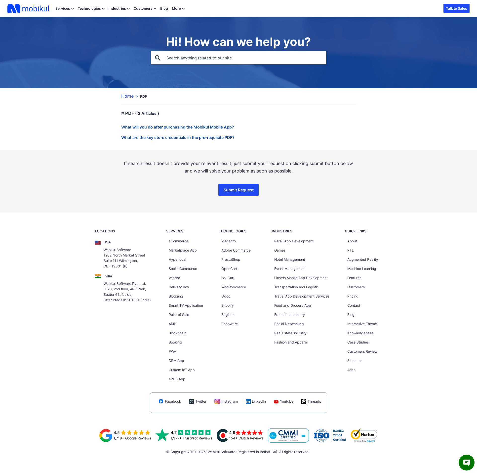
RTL (350, 250)
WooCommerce (233, 287)
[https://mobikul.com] (28, 8)
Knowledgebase (360, 333)
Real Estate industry (290, 333)
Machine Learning (361, 268)
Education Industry (289, 314)
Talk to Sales (456, 8)
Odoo (225, 296)
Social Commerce (183, 268)
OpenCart (229, 268)
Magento (228, 241)
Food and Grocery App (292, 305)
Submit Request (239, 189)
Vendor (174, 278)
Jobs (351, 370)
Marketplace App (183, 250)
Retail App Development (294, 241)
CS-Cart (228, 278)
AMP (172, 324)
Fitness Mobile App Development (301, 278)
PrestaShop (230, 259)
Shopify (227, 305)
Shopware (229, 324)
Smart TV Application (186, 305)
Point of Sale (179, 314)
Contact (353, 305)
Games (279, 250)
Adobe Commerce (236, 250)
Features (354, 278)
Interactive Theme (362, 324)
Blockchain (177, 333)
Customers (143, 8)
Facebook (173, 401)
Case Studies (358, 342)
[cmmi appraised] (288, 435)
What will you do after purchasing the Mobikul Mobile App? (177, 127)
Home (127, 96)
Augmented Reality (362, 259)
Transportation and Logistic (296, 287)
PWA (172, 351)
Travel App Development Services (301, 296)
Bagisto (227, 314)
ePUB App (177, 379)
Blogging (176, 296)
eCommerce (178, 241)
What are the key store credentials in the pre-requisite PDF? (178, 137)
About (352, 241)
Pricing (352, 296)
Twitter (200, 401)
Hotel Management (289, 259)
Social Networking (289, 324)
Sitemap (354, 360)
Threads (314, 401)
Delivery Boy (179, 287)
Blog (164, 8)
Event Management (290, 268)
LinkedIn (259, 401)
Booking (175, 342)
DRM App (176, 360)
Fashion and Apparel (291, 342)
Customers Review (362, 351)
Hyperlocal (177, 259)
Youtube (286, 401)
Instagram (229, 401)
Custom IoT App (182, 370)
